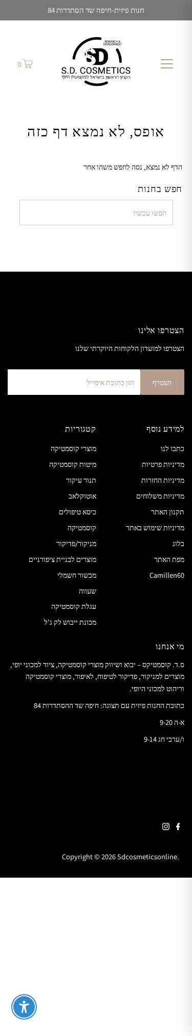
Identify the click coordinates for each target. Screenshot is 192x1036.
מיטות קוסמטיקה (72, 464)
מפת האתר (169, 559)
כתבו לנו (172, 448)
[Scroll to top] (171, 1015)
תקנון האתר (167, 511)
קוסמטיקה (82, 527)
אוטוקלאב (82, 496)
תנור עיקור (81, 480)
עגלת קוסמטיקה (73, 606)
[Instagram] (166, 827)
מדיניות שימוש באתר (155, 527)
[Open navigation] (166, 63)
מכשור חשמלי (76, 575)
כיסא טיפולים (77, 511)
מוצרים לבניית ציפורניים (62, 559)
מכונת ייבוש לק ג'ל (70, 622)
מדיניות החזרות (162, 480)
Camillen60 (167, 575)
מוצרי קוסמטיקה (73, 448)
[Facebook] (178, 827)
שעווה (87, 591)
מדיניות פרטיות (163, 464)
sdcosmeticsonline (147, 856)
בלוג (178, 543)
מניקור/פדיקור (76, 543)
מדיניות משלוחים (160, 496)
